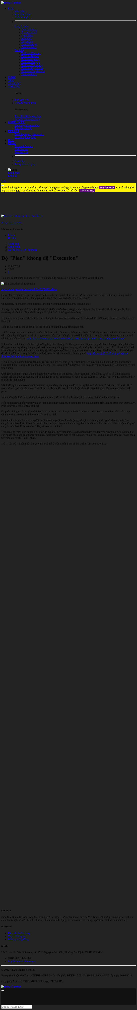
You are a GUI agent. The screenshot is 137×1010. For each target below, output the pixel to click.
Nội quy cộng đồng (18, 939)
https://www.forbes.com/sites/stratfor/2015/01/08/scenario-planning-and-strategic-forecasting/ (75, 338)
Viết (3, 181)
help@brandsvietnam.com (22, 961)
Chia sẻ (12, 235)
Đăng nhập (14, 172)
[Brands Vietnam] (11, 2)
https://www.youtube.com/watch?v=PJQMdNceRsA (29, 289)
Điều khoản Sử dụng (19, 933)
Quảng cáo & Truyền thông (22, 249)
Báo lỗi (12, 238)
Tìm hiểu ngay (107, 187)
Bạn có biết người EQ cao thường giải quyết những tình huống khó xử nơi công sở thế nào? (57, 187)
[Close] (2, 185)
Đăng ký (12, 175)
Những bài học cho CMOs (11, 223)
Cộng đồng (14, 246)
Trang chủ (13, 243)
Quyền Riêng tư (16, 936)
